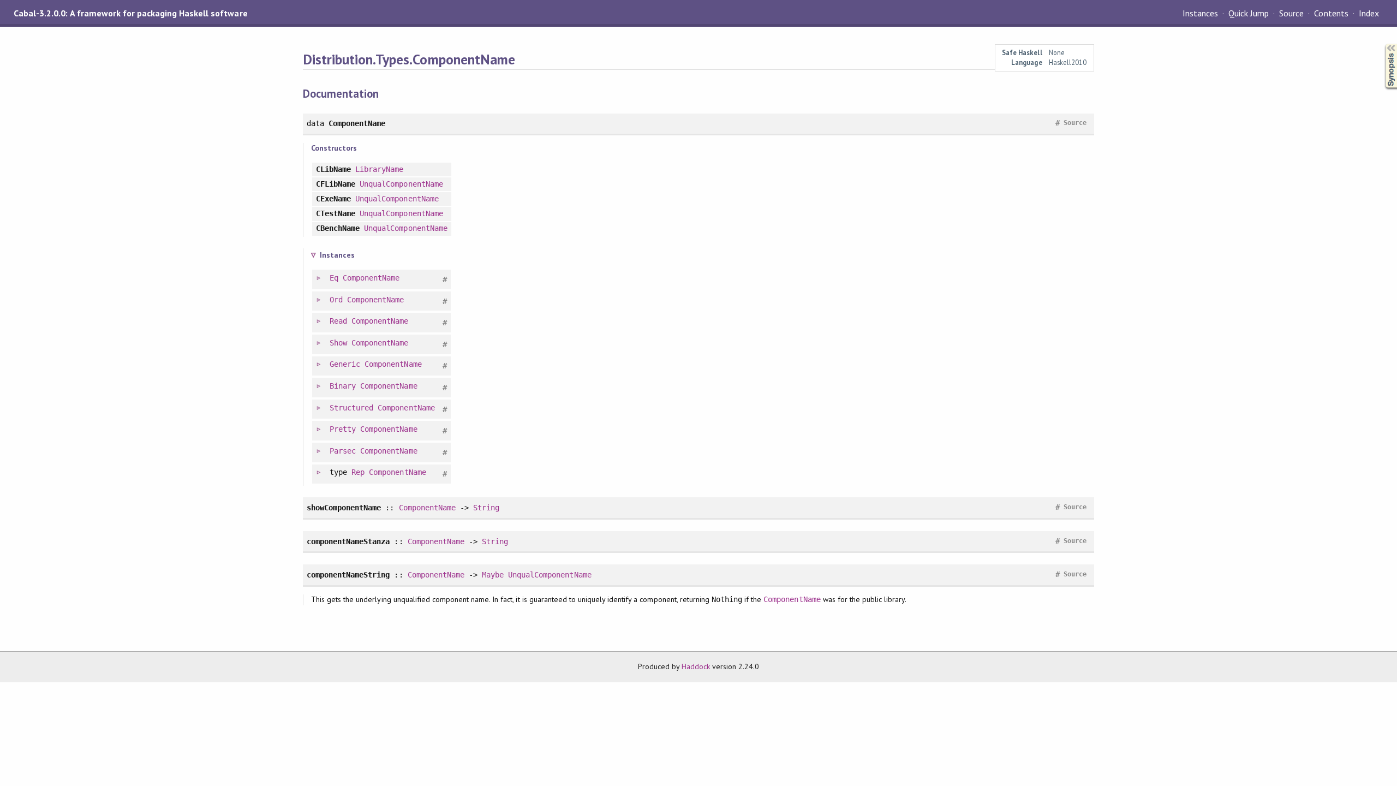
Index (1369, 13)
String (486, 507)
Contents (1331, 13)
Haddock (696, 666)
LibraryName (379, 169)
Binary (343, 386)
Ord (336, 299)
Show (338, 342)
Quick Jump (1248, 13)
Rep (358, 472)
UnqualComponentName (401, 184)
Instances (1200, 13)
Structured (351, 407)
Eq (334, 277)
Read (338, 321)
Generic (345, 364)
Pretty (343, 429)
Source (1291, 13)
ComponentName (371, 277)
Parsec (343, 450)
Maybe (493, 574)
